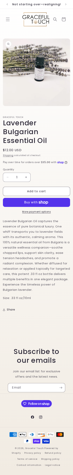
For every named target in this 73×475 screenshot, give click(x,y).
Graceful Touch (34, 448)
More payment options (36, 211)
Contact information (29, 465)
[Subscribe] (60, 387)
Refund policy (53, 452)
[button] (8, 19)
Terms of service (27, 459)
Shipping (8, 155)
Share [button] (11, 310)
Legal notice (52, 465)
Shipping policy (50, 459)
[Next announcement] (66, 4)
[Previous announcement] (7, 4)
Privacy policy (32, 452)
